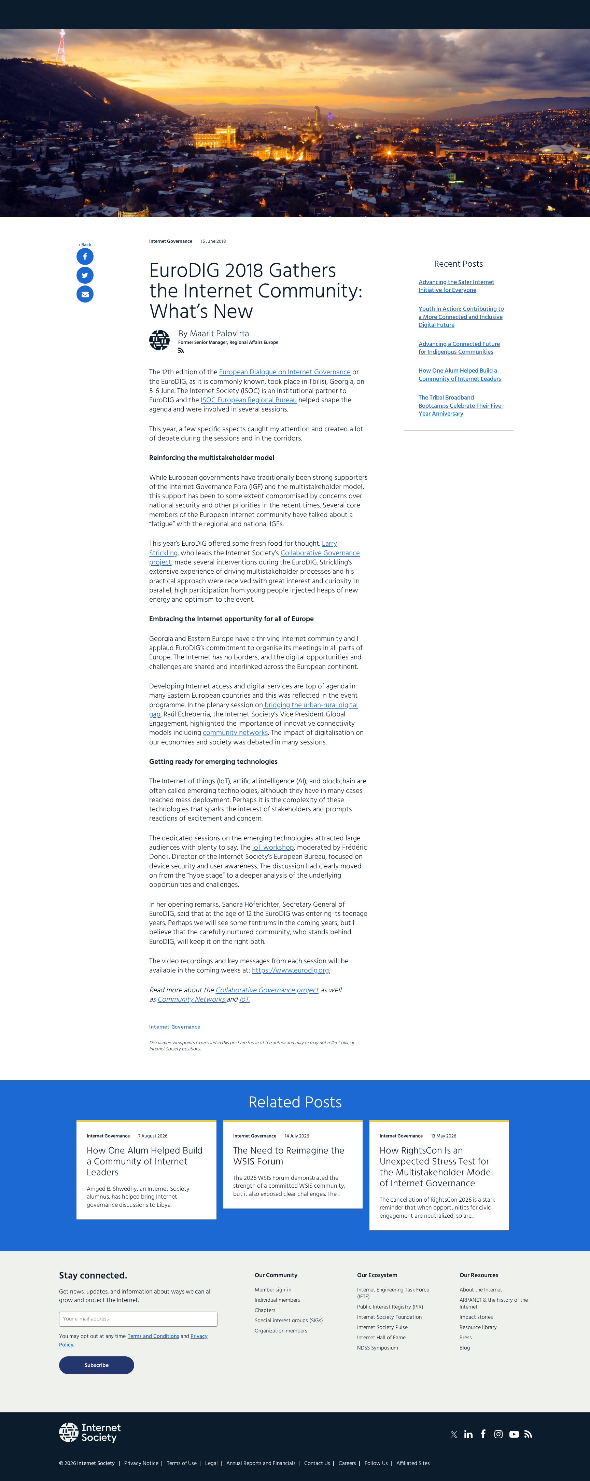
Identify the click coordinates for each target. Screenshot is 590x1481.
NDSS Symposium (377, 1348)
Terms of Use (182, 1463)
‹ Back (85, 245)
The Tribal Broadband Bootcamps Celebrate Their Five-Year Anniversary (461, 406)
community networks (235, 733)
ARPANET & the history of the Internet (494, 1304)
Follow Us (376, 1463)
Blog (465, 1348)
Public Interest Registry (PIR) (390, 1307)
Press (466, 1337)
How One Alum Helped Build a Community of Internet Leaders (460, 375)
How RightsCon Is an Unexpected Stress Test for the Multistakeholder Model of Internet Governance (436, 1167)
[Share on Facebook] (85, 256)
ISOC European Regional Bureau (249, 400)
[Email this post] (85, 294)
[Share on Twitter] (85, 275)
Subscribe (97, 1365)
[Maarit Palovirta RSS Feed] (181, 350)
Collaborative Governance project (267, 990)
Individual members (277, 1300)
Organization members (281, 1331)
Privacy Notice (141, 1463)
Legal (211, 1463)
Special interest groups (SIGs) (289, 1320)
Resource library (478, 1327)
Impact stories (476, 1317)
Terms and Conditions (153, 1336)
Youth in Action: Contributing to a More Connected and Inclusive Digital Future (461, 317)
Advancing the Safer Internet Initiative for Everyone (456, 287)
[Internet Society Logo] (90, 1433)
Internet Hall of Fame (381, 1337)
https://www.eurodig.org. (291, 970)
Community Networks (191, 999)
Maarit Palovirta (219, 334)
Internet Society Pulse (382, 1327)
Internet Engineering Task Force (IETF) (393, 1293)
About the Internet (481, 1290)
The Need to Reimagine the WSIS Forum (289, 1156)
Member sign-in (273, 1290)
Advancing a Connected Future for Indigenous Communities (459, 348)
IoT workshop (273, 847)
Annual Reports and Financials (261, 1463)
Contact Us (317, 1463)
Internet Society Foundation (389, 1317)
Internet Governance (174, 1027)
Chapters (265, 1310)
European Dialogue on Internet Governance (285, 372)
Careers (347, 1463)
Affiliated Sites (413, 1463)
